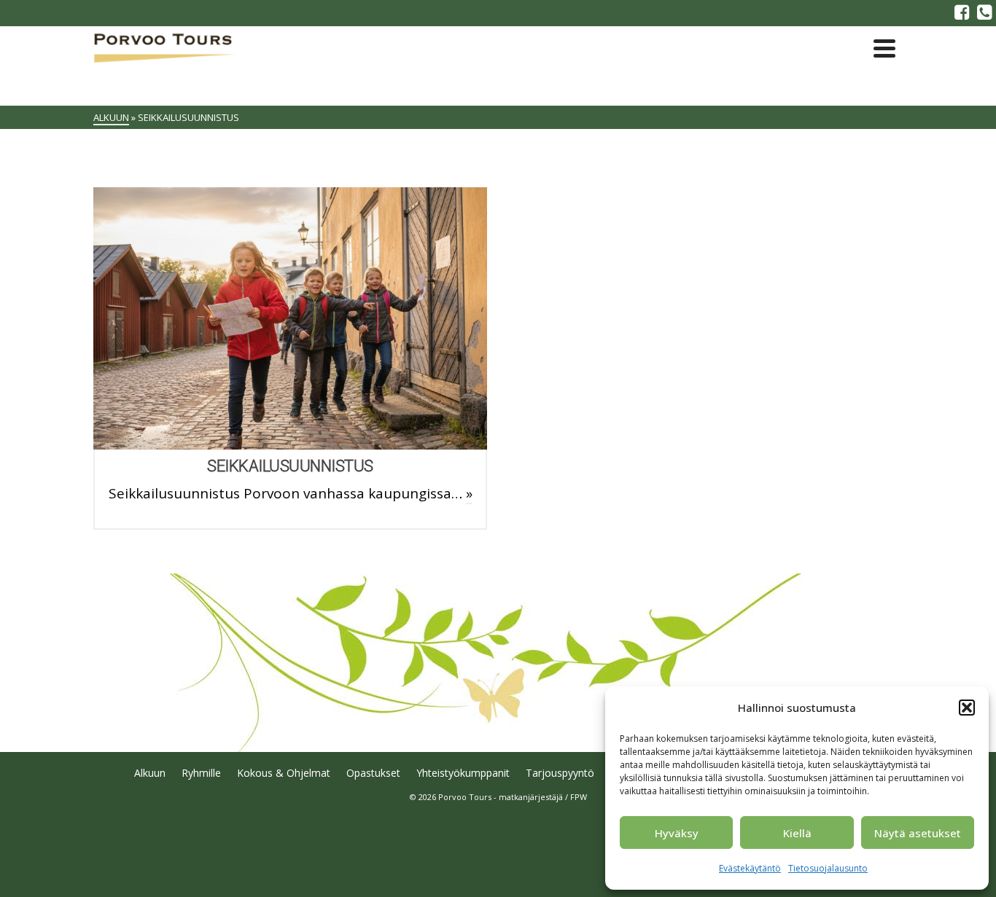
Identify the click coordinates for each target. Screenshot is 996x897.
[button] (967, 707)
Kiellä (797, 833)
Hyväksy (677, 833)
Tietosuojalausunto (828, 868)
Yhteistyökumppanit (463, 773)
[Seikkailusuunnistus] (290, 318)
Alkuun (150, 773)
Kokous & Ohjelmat (283, 773)
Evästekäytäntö (750, 868)
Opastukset (373, 773)
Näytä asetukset (917, 833)
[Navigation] (884, 48)
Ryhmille (201, 773)
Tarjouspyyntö (560, 773)
